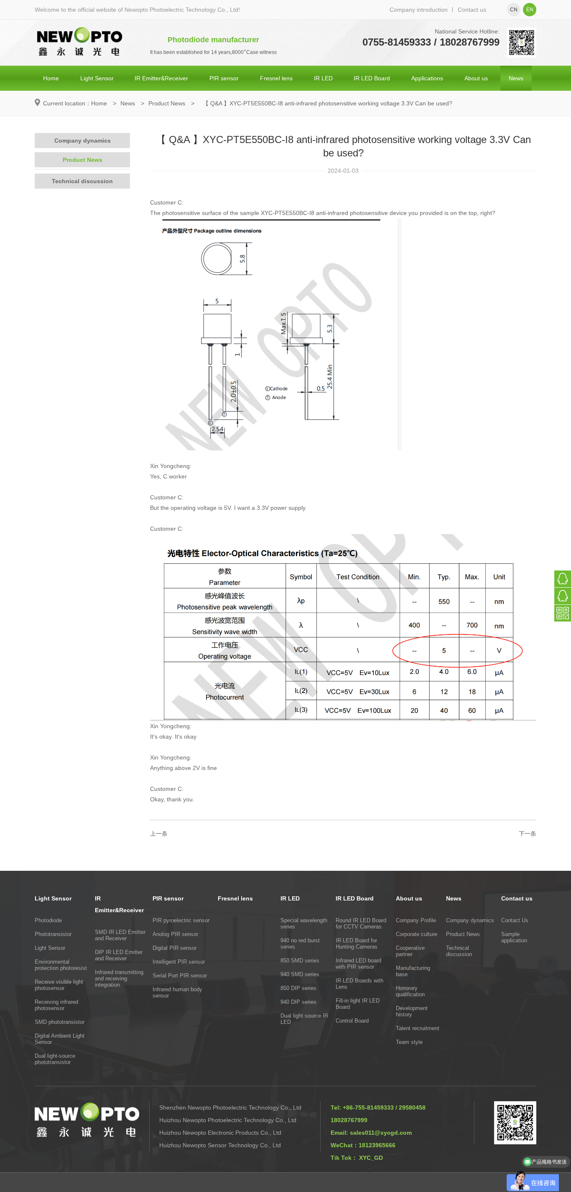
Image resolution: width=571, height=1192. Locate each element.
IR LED (323, 78)
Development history (412, 1011)
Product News (166, 103)
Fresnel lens (276, 78)
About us (476, 78)
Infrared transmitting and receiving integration (119, 978)
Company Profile (416, 920)
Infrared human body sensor (177, 992)
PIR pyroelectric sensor (181, 920)
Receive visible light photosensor (59, 985)
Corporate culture (416, 934)
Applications (427, 78)
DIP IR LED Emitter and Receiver (119, 955)
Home (51, 78)
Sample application (514, 937)
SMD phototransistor (59, 1022)
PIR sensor (224, 78)
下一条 (527, 833)
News (516, 78)
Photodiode (48, 920)
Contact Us (514, 920)
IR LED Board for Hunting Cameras (356, 943)
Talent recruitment (417, 1028)
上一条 (159, 833)
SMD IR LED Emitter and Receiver (120, 935)
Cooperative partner (410, 951)
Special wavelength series (303, 923)
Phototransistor (53, 934)
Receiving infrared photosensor (56, 1005)
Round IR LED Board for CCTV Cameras (361, 923)
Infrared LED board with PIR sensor (358, 963)
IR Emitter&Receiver (161, 78)
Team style (409, 1042)
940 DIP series (298, 1002)
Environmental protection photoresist (61, 965)
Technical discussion (82, 181)
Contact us (472, 9)
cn (513, 10)
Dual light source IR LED (304, 1019)
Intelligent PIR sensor (179, 962)
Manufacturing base (413, 971)
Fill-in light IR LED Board (358, 1004)
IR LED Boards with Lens (359, 983)
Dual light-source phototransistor (55, 1059)
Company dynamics (82, 140)
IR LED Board (372, 78)
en (529, 10)
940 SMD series (299, 974)
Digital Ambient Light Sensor (59, 1039)
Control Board (352, 1021)
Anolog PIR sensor (175, 934)
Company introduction (419, 9)
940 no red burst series (300, 943)
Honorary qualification (410, 991)
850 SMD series (299, 960)
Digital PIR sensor (174, 948)
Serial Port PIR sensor (180, 975)
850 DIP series (298, 988)
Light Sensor (97, 78)
